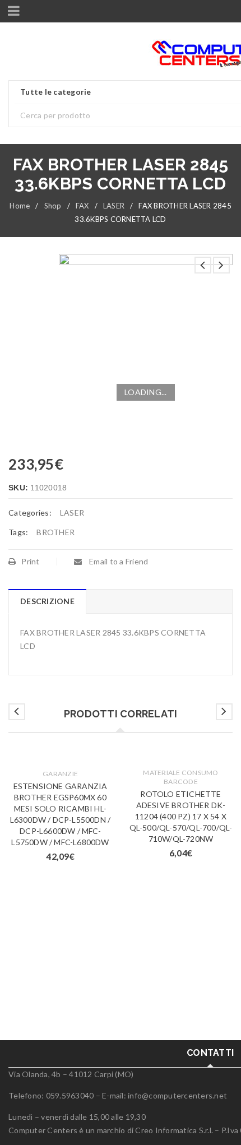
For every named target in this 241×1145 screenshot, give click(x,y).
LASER (113, 205)
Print (30, 561)
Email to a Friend (118, 561)
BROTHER (55, 532)
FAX (82, 205)
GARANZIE (60, 773)
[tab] (47, 601)
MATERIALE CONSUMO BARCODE (180, 777)
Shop (53, 205)
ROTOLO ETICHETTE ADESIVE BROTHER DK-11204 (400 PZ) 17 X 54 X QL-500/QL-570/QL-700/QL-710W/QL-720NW (181, 816)
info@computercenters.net (177, 1095)
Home (20, 205)
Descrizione (47, 601)
